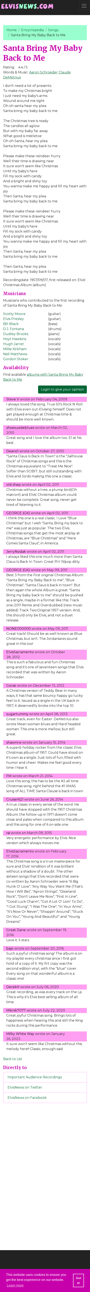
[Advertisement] (45, 1176)
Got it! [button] (78, 1280)
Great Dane (16, 930)
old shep (13, 485)
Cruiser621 (14, 799)
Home (11, 30)
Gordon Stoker (15, 359)
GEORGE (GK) (18, 513)
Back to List (12, 1059)
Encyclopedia (32, 30)
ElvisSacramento (20, 652)
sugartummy (17, 714)
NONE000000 (18, 629)
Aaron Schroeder (43, 72)
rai (8, 833)
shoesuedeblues (20, 428)
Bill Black (11, 324)
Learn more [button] (15, 1285)
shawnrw (14, 742)
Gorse (11, 686)
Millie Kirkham (15, 349)
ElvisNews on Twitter (25, 1087)
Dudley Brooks (15, 334)
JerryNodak (16, 552)
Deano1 (12, 451)
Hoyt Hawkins (14, 339)
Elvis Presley (13, 319)
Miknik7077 (16, 1010)
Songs (53, 30)
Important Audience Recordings (35, 1077)
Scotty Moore (14, 314)
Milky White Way (20, 1034)
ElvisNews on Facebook (27, 1098)
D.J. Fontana (13, 329)
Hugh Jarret (13, 344)
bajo (9, 948)
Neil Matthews (15, 354)
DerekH (12, 987)
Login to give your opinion (62, 389)
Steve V (12, 399)
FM (9, 776)
